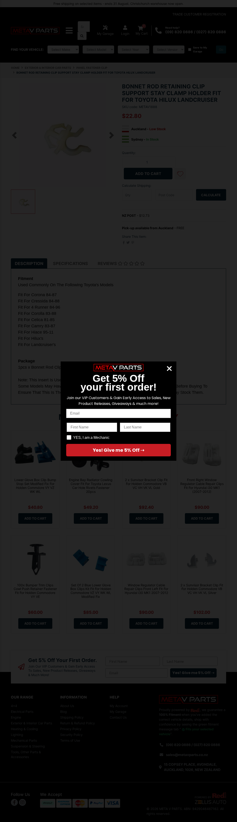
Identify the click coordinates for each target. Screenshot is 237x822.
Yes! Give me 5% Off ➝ (118, 450)
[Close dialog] (169, 368)
